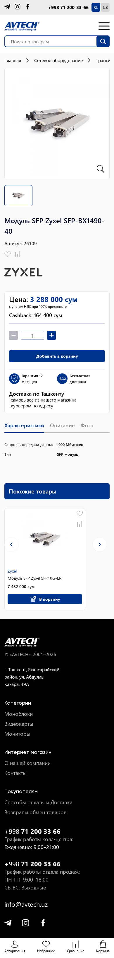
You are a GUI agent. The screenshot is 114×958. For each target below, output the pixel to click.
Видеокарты (18, 723)
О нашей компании (27, 763)
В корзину (49, 599)
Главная (12, 60)
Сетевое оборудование (58, 60)
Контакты (15, 773)
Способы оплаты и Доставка (38, 802)
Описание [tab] (62, 425)
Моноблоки (18, 714)
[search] (103, 41)
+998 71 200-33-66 (68, 7)
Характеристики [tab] (24, 425)
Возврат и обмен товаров (35, 812)
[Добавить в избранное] (7, 254)
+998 (32, 831)
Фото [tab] (87, 425)
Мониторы (17, 733)
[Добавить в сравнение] (17, 254)
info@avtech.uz (26, 904)
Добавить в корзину (57, 356)
